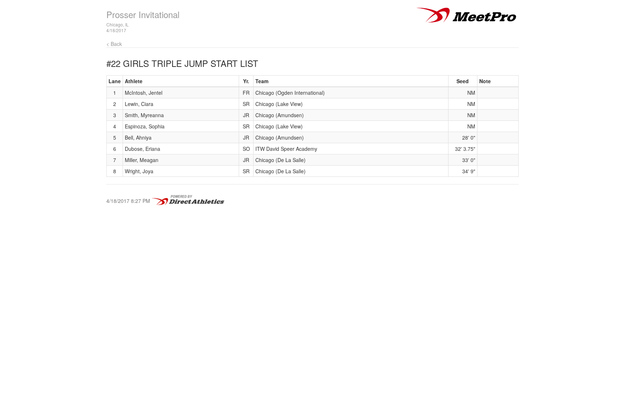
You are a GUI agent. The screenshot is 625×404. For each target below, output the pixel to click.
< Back (114, 43)
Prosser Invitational (142, 14)
